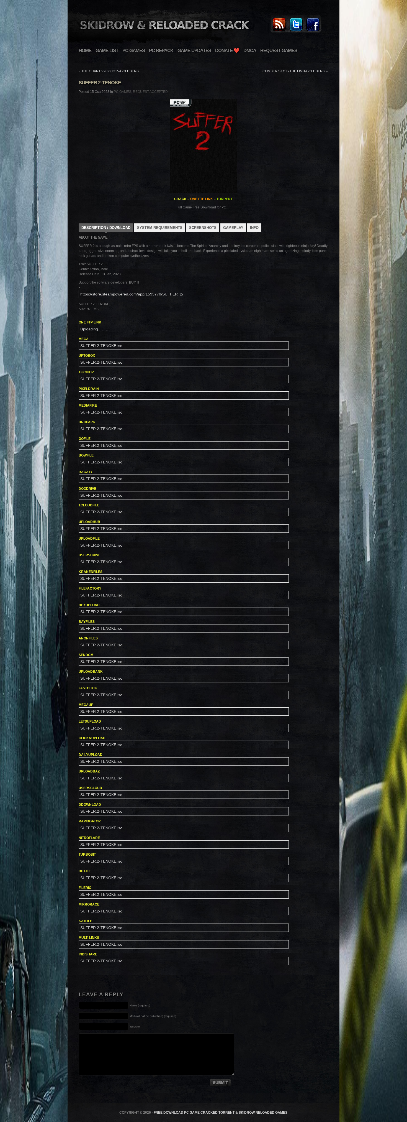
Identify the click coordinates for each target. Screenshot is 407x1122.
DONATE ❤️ (227, 50)
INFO (254, 228)
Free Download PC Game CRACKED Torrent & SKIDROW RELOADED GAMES (220, 1113)
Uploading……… (95, 329)
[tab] (106, 228)
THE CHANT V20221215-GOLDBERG (110, 71)
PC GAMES (133, 50)
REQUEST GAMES (278, 50)
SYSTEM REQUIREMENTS (159, 228)
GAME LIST (107, 50)
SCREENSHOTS (203, 228)
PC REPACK (161, 50)
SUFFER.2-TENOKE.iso (101, 345)
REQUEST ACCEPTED (150, 92)
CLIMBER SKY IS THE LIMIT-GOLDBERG (293, 71)
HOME (85, 50)
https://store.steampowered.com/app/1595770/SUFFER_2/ (131, 294)
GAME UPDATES (194, 50)
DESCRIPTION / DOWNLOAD (105, 228)
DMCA (249, 50)
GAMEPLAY (233, 228)
